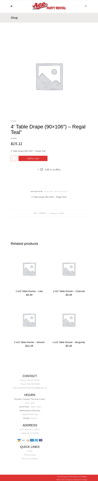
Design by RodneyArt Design (76, 479)
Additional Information (55, 191)
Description (36, 191)
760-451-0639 (33, 380)
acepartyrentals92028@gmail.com (32, 387)
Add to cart (33, 158)
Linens (13, 121)
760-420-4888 (33, 384)
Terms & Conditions (29, 458)
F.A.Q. (30, 451)
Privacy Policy (30, 454)
